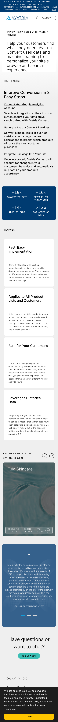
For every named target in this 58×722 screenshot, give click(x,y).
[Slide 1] (23, 615)
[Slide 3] (35, 615)
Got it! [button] (29, 717)
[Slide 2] (29, 615)
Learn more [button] (11, 709)
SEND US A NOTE (29, 656)
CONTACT (46, 18)
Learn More (54, 8)
